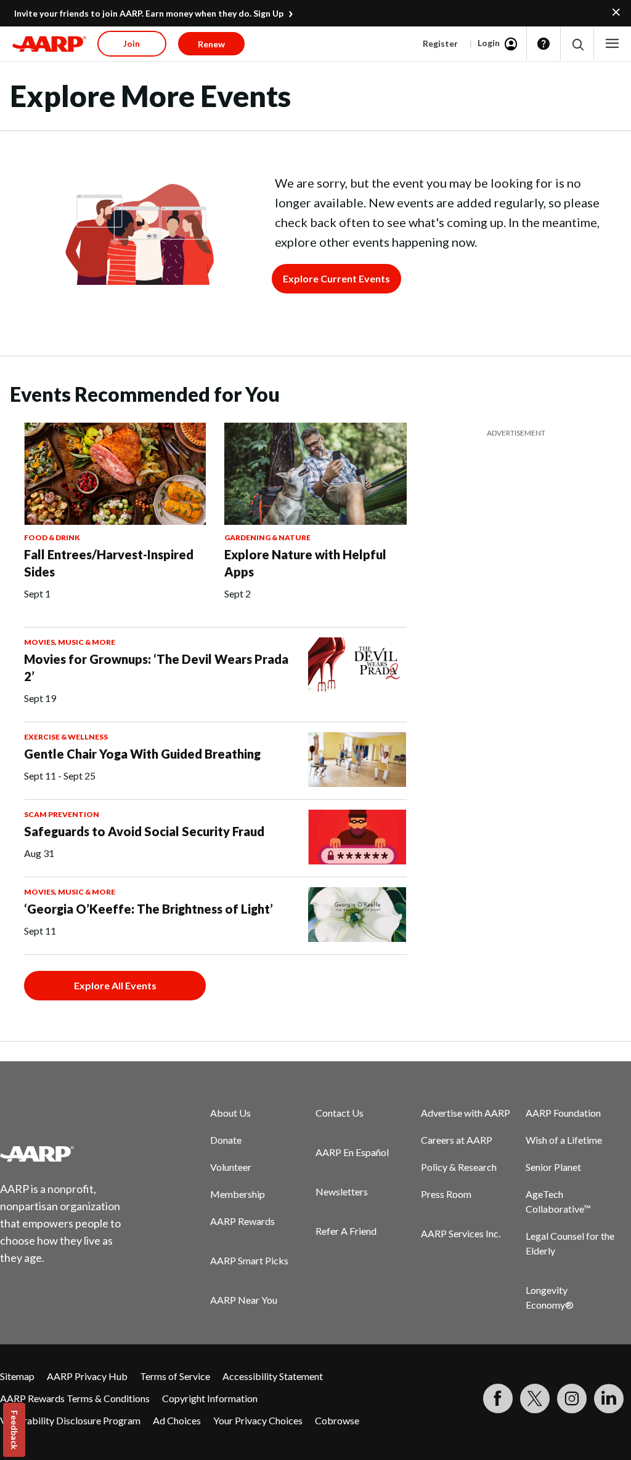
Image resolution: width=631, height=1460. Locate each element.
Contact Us (340, 1113)
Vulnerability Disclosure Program (70, 1420)
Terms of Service (175, 1376)
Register (440, 43)
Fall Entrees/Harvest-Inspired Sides (108, 563)
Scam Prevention (61, 814)
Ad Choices (177, 1420)
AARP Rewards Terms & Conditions (75, 1398)
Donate (226, 1140)
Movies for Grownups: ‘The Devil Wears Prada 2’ (156, 668)
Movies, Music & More (69, 642)
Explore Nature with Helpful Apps (305, 563)
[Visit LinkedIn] (609, 1398)
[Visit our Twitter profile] (535, 1398)
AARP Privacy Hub (87, 1376)
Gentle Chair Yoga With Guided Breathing (142, 753)
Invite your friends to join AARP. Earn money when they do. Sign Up (148, 13)
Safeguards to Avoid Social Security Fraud (144, 831)
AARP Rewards (242, 1221)
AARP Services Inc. (460, 1233)
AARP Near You (243, 1300)
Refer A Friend (346, 1231)
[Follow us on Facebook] (498, 1398)
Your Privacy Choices (258, 1420)
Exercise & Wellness (66, 736)
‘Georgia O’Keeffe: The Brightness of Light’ (148, 908)
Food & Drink (52, 537)
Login (489, 43)
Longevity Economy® (550, 1297)
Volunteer (230, 1167)
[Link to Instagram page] (572, 1398)
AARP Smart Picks (249, 1260)
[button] (577, 44)
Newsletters (342, 1191)
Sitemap (17, 1376)
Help (543, 44)
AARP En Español (352, 1152)
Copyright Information (210, 1398)
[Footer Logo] (68, 1153)
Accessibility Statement (272, 1376)
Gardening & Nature (267, 537)
